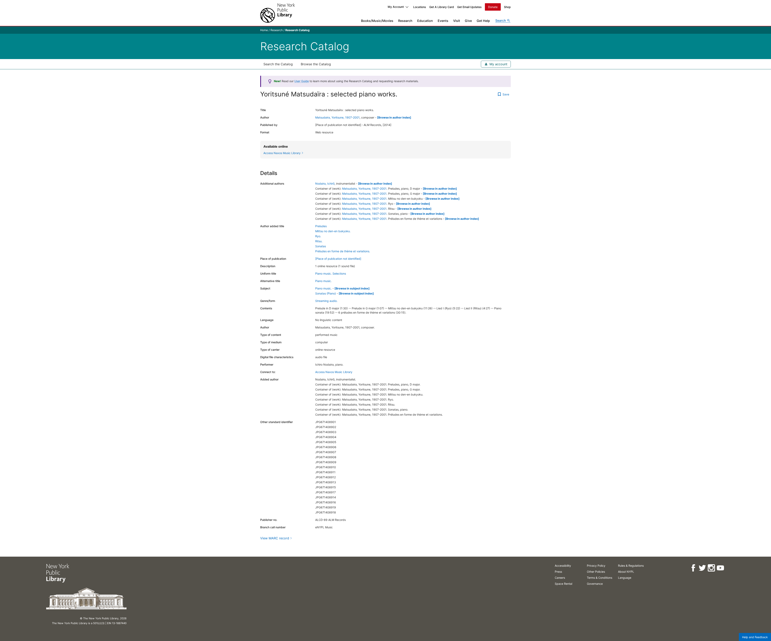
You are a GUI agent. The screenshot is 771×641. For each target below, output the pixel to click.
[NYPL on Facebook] (693, 568)
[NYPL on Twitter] (702, 568)
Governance (595, 583)
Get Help (483, 21)
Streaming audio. (326, 301)
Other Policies (596, 571)
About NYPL (626, 571)
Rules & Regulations (631, 565)
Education (425, 21)
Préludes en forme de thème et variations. (342, 251)
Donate (493, 7)
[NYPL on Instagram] (711, 568)
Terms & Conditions (599, 577)
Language (624, 577)
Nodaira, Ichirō (325, 183)
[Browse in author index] (394, 117)
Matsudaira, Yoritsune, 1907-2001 (337, 117)
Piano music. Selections (330, 273)
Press (558, 571)
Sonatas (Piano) (325, 293)
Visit (456, 21)
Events (443, 21)
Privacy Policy (596, 565)
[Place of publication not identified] (338, 258)
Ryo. (318, 236)
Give (468, 21)
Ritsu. (318, 241)
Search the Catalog (278, 64)
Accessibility (563, 565)
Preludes (321, 226)
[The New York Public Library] (277, 13)
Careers (560, 577)
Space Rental (563, 583)
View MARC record (274, 538)
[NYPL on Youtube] (720, 568)
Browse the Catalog (316, 64)
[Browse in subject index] (352, 288)
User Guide (301, 81)
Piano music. (323, 281)
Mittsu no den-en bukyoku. (333, 231)
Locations (419, 7)
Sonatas (320, 246)
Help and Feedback (755, 637)
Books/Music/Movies (377, 21)
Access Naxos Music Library (333, 372)
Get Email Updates (469, 7)
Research (405, 21)
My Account (396, 6)
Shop (507, 7)
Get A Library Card (441, 7)
